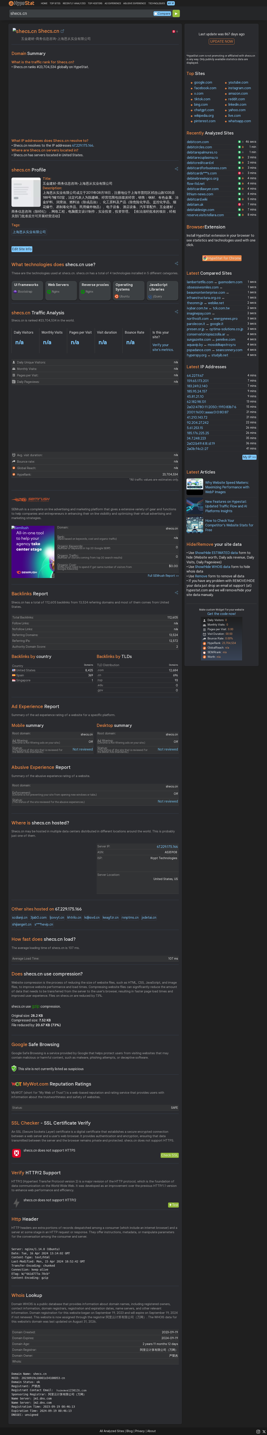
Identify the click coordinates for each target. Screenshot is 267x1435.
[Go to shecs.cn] (62, 31)
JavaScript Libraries (158, 287)
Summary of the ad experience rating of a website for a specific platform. (63, 715)
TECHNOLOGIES (156, 3)
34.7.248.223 (196, 438)
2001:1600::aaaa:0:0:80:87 (208, 412)
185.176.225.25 (198, 433)
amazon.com (238, 93)
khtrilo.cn (74, 918)
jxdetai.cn (149, 918)
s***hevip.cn (44, 924)
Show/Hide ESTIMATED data (216, 553)
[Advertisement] (95, 105)
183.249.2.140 (197, 386)
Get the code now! (221, 614)
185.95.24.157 (197, 391)
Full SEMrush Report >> (163, 576)
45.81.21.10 (195, 397)
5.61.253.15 (195, 428)
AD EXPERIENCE (113, 3)
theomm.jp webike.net (205, 303)
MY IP (171, 3)
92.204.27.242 (198, 423)
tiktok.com (202, 99)
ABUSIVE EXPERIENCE (134, 3)
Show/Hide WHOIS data (212, 567)
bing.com (201, 105)
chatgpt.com (204, 110)
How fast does (43, 939)
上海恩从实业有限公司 (29, 232)
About (151, 1431)
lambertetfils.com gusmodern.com (214, 282)
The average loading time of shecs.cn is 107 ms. (45, 948)
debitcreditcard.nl (200, 163)
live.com (234, 116)
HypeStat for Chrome (224, 258)
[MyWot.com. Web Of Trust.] (16, 1084)
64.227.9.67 (195, 376)
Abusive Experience (41, 767)
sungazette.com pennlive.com (211, 340)
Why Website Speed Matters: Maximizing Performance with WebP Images (227, 487)
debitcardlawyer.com (203, 189)
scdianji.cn (19, 918)
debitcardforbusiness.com (207, 168)
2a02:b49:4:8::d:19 (201, 444)
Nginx (55, 291)
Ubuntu (125, 296)
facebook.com (205, 88)
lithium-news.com (200, 194)
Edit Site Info (22, 249)
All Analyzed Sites (112, 1431)
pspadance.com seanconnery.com (214, 350)
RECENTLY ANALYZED (74, 3)
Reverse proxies (95, 285)
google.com (203, 82)
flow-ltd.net (196, 184)
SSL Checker (51, 1123)
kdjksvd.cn (91, 918)
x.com (198, 93)
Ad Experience (35, 706)
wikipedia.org (204, 116)
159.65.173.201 (198, 381)
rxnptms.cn (130, 918)
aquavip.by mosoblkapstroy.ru (211, 345)
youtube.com (238, 82)
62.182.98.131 (196, 402)
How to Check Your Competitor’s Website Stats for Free (229, 525)
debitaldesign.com (200, 210)
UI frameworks (26, 285)
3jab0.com (39, 918)
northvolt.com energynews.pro (212, 319)
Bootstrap (25, 291)
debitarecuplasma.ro (202, 158)
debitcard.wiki (197, 199)
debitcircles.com (199, 147)
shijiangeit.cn (21, 924)
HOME (44, 3)
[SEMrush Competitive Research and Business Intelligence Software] (30, 500)
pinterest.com (204, 121)
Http (24, 1219)
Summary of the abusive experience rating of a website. (50, 776)
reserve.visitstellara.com (205, 215)
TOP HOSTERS (95, 3)
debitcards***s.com (202, 173)
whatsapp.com (239, 121)
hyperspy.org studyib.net (207, 355)
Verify (36, 1173)
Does (47, 974)
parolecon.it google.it (205, 324)
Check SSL (169, 1155)
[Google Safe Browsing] (13, 1068)
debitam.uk (195, 205)
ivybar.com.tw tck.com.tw (208, 308)
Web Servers (58, 285)
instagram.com (239, 88)
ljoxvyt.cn (57, 918)
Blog (129, 1431)
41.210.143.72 (197, 417)
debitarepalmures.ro (202, 152)
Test (175, 1205)
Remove (201, 576)
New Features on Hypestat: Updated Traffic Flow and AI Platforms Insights (226, 506)
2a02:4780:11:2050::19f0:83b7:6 (211, 407)
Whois (26, 1295)
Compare (164, 13)
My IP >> (249, 457)
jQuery (157, 296)
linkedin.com (237, 105)
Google (35, 1044)
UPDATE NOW (221, 41)
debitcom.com (198, 142)
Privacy (140, 1431)
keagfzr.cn (110, 918)
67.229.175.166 (82, 146)
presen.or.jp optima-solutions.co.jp (215, 329)
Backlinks (29, 594)
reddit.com (236, 99)
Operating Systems (124, 287)
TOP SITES (55, 3)
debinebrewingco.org (202, 179)
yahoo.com (237, 110)
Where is (40, 823)
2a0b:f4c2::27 (197, 449)
